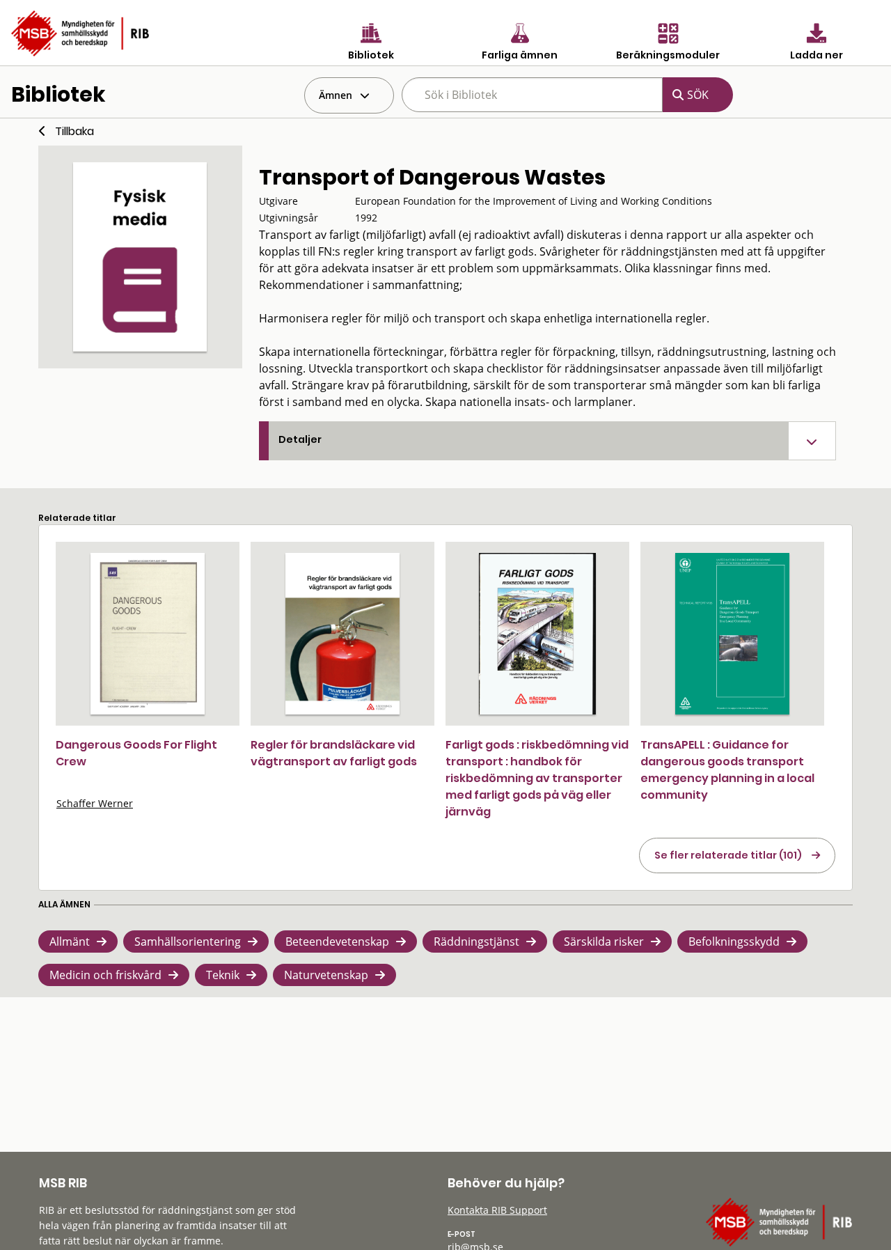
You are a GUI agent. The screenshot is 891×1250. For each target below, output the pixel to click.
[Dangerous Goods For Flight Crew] (147, 633)
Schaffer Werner (94, 803)
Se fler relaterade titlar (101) (728, 855)
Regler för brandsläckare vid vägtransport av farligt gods (334, 753)
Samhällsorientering (187, 941)
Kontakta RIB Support (497, 1210)
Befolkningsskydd (734, 941)
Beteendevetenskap (337, 941)
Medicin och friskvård (105, 975)
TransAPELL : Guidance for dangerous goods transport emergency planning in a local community (727, 770)
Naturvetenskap (326, 975)
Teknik (222, 975)
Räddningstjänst (476, 941)
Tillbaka (74, 131)
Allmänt (69, 941)
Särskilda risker (604, 941)
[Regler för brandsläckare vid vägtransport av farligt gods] (342, 633)
